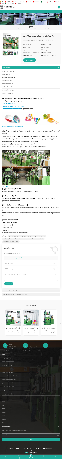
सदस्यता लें (31, 439)
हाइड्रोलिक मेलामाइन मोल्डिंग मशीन (8, 368)
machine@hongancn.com (49, 349)
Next (60, 323)
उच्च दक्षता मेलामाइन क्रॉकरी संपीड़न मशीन (13, 328)
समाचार (3, 408)
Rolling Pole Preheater (8, 77)
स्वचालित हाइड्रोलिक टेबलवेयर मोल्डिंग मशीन (34, 238)
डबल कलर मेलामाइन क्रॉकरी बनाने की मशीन (31, 328)
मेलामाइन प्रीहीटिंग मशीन (6, 358)
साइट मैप (3, 415)
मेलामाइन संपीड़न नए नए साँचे (7, 84)
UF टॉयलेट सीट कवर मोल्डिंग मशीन (9, 87)
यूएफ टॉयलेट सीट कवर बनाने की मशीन (9, 383)
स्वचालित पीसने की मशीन (7, 80)
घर (15, 28)
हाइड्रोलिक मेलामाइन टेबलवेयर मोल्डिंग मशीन (17, 236)
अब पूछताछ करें (30, 60)
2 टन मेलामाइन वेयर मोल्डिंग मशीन (13, 291)
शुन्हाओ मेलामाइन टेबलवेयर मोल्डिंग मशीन (10, 241)
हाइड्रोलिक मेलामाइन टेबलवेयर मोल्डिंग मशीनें (36, 236)
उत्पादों (3, 405)
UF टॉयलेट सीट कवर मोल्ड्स (8, 90)
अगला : (4, 294)
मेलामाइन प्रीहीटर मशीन (6, 74)
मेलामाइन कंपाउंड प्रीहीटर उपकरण (8, 372)
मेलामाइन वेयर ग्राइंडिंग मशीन (7, 365)
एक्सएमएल (4, 419)
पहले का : (4, 291)
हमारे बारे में (4, 401)
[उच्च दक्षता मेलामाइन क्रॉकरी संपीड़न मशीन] (13, 318)
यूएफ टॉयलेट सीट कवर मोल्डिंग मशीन (9, 379)
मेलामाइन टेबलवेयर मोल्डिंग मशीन (24, 28)
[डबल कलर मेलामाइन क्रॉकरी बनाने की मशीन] (31, 318)
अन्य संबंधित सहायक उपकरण (7, 93)
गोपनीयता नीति (4, 423)
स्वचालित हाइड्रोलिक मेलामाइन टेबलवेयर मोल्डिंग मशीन (13, 238)
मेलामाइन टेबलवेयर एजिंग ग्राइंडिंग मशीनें (9, 376)
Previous (1, 323)
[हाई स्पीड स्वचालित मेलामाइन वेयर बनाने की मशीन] (49, 318)
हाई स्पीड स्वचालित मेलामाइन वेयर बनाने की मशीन (49, 328)
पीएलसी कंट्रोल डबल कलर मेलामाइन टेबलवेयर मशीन (16, 294)
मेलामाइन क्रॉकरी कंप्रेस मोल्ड (8, 386)
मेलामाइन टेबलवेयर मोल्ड (6, 390)
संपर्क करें (4, 412)
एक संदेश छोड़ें (31, 456)
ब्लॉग (31, 450)
